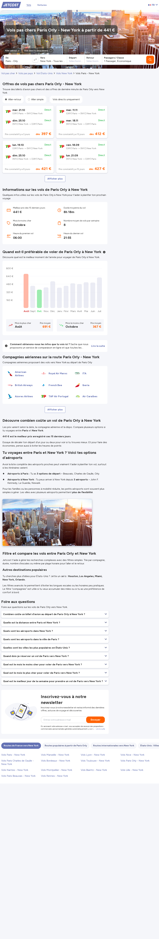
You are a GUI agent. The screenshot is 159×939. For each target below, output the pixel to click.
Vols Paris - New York (13, 754)
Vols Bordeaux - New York (55, 760)
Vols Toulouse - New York (95, 760)
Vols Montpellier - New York (56, 769)
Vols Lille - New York (131, 769)
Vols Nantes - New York (14, 769)
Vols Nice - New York (132, 754)
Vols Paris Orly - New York (134, 760)
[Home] (11, 4)
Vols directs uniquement (66, 99)
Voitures (42, 5)
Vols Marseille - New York (55, 754)
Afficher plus (55, 178)
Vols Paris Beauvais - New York (18, 775)
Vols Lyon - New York (93, 754)
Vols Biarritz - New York (94, 769)
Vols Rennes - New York (54, 775)
